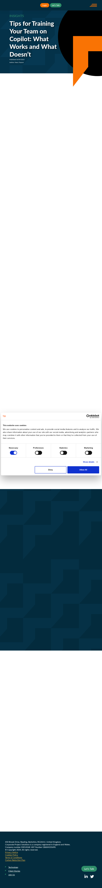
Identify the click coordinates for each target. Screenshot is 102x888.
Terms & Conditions (13, 857)
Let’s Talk (56, 5)
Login (44, 5)
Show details (88, 462)
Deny (50, 470)
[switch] (38, 453)
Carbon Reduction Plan (15, 860)
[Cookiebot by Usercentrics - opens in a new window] (88, 416)
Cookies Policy (11, 855)
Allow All (83, 470)
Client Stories (14, 871)
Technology (13, 867)
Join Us (11, 874)
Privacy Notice (11, 852)
